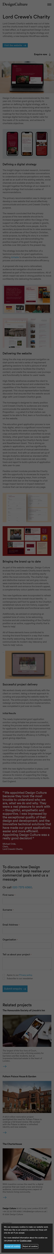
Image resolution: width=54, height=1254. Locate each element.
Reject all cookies (30, 1246)
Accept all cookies (12, 1246)
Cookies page (25, 1241)
